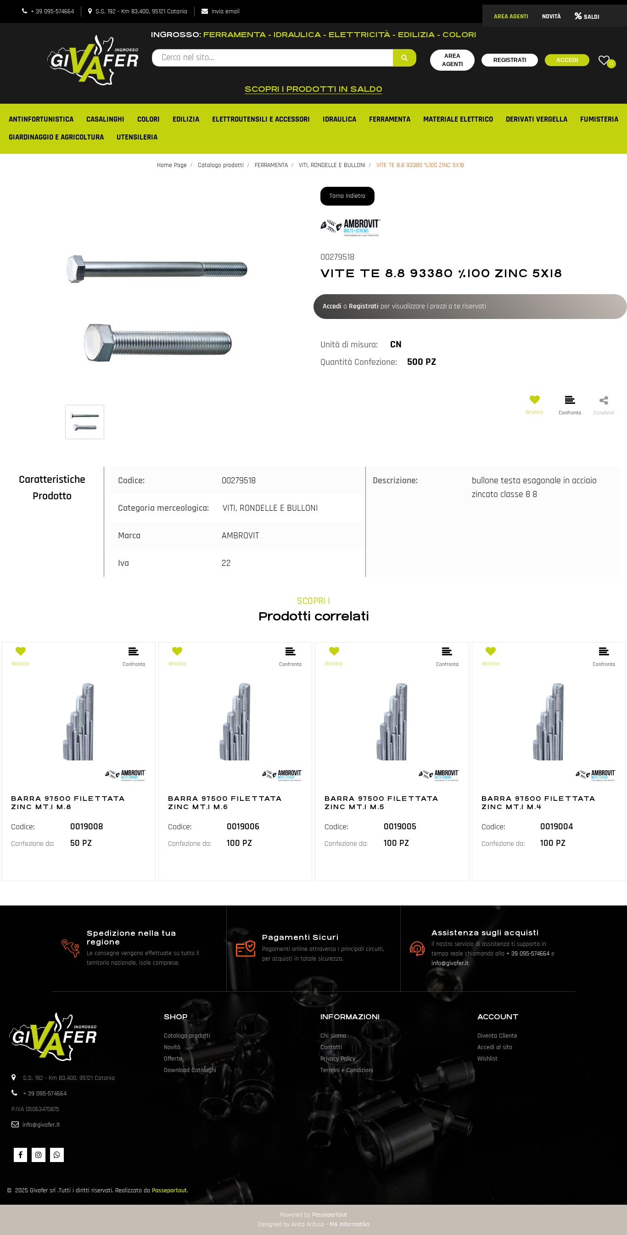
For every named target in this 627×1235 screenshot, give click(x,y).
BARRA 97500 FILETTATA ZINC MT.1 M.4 (538, 802)
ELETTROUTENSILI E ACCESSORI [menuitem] (261, 119)
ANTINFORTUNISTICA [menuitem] (41, 119)
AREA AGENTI (511, 16)
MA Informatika (349, 1224)
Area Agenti (452, 60)
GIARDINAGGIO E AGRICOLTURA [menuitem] (56, 137)
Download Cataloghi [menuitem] (190, 1070)
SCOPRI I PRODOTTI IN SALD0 (313, 89)
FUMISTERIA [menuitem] (599, 119)
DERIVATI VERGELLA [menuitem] (536, 119)
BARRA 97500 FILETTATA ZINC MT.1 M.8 (68, 802)
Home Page (172, 165)
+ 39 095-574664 (52, 11)
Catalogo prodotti (221, 165)
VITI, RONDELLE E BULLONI (332, 165)
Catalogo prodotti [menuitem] (187, 1036)
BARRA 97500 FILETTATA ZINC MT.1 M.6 (225, 802)
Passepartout (169, 1190)
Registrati (509, 60)
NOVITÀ (551, 16)
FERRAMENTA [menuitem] (389, 119)
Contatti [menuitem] (331, 1047)
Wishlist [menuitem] (487, 1059)
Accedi (567, 60)
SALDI (591, 17)
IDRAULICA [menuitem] (339, 119)
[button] (404, 58)
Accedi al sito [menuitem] (494, 1047)
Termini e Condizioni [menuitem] (346, 1070)
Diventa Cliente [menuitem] (497, 1036)
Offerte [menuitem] (173, 1059)
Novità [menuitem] (172, 1047)
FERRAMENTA (271, 165)
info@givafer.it (450, 963)
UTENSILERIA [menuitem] (137, 137)
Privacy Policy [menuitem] (337, 1059)
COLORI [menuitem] (148, 119)
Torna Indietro (347, 196)
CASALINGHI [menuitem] (105, 119)
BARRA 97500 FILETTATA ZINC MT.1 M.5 (382, 802)
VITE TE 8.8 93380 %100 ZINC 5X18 (420, 165)
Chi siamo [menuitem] (333, 1036)
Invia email (226, 11)
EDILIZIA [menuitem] (186, 119)
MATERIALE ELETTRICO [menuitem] (458, 119)
